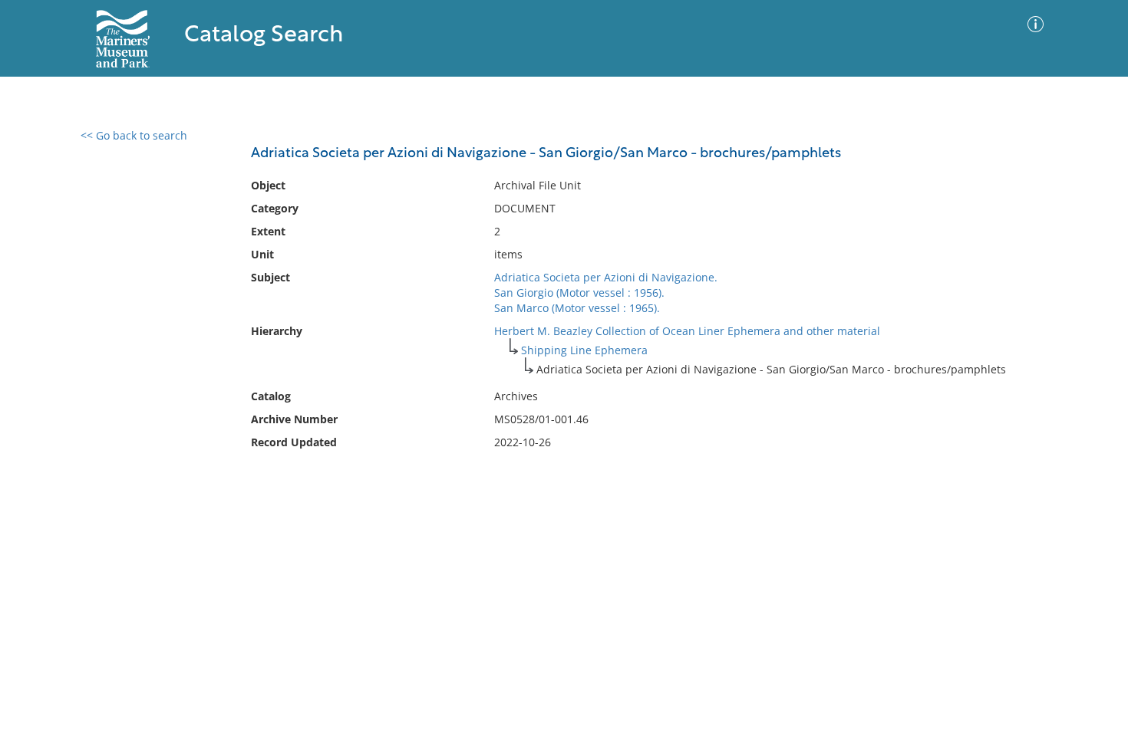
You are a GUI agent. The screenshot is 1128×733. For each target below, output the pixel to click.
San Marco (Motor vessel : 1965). (577, 308)
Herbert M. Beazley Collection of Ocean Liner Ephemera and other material (687, 331)
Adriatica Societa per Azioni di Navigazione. (605, 277)
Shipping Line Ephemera (584, 350)
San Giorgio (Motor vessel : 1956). (579, 292)
